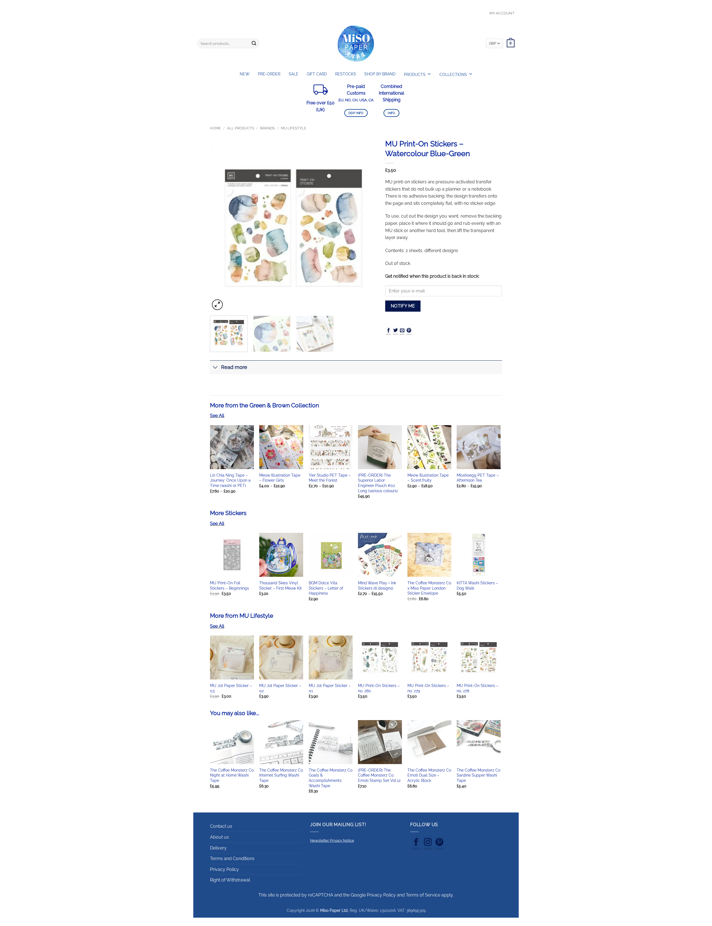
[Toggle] (215, 368)
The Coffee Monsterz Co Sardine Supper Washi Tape (478, 775)
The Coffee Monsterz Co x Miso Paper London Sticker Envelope (429, 587)
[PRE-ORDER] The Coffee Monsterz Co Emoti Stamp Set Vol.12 (379, 775)
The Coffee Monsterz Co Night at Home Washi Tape (232, 775)
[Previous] (220, 228)
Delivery (218, 848)
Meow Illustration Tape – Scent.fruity (428, 478)
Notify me (403, 306)
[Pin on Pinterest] (409, 330)
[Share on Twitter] (395, 330)
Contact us (221, 826)
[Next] (367, 228)
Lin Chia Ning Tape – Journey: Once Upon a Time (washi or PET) (230, 480)
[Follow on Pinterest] (439, 843)
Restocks (345, 74)
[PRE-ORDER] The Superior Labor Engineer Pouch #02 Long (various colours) (378, 483)
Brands (267, 128)
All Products (240, 128)
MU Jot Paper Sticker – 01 (330, 688)
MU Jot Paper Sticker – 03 (231, 688)
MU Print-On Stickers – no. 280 (379, 688)
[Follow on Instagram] (428, 843)
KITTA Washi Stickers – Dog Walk (477, 585)
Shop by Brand (379, 74)
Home (215, 128)
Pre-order (269, 74)
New (244, 74)
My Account (502, 13)
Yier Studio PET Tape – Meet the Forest (330, 478)
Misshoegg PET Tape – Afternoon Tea (478, 478)
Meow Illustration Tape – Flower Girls (279, 478)
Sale (293, 74)
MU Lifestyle (293, 128)
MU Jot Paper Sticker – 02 (280, 688)
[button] (217, 304)
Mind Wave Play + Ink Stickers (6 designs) (377, 585)
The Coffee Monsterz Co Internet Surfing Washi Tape (281, 775)
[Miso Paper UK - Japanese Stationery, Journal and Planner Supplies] (356, 43)
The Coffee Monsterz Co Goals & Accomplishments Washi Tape (330, 778)
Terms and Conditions (232, 858)
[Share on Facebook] (388, 330)
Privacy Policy (224, 869)
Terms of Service (423, 895)
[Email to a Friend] (402, 330)
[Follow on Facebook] (416, 843)
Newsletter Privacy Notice (332, 840)
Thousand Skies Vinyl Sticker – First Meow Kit (280, 585)
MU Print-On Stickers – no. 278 (477, 688)
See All (217, 415)
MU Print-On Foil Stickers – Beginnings (229, 585)
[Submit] (254, 43)
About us (219, 837)
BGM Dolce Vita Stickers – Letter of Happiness (326, 587)
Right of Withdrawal (230, 880)
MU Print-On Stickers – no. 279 (428, 688)
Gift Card (317, 74)
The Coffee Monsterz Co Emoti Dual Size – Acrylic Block (429, 775)
